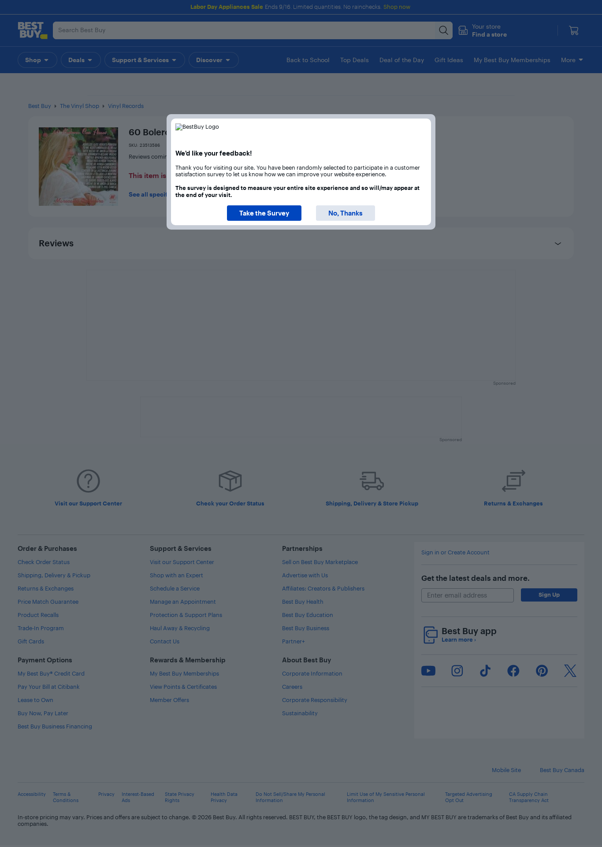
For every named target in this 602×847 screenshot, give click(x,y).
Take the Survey (264, 213)
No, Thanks (345, 213)
